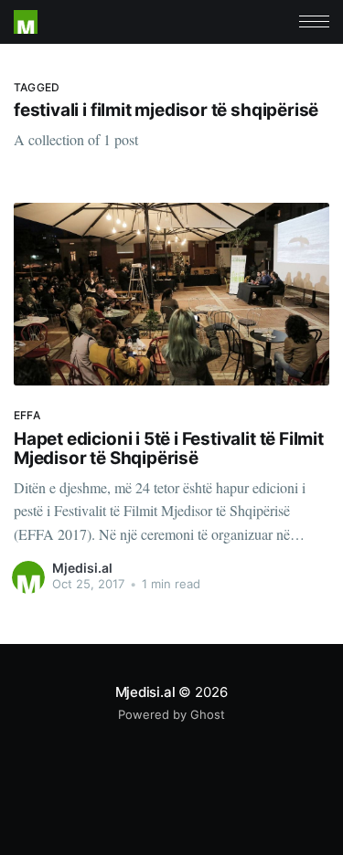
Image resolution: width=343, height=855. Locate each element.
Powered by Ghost (171, 714)
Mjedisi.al (82, 567)
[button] (314, 21)
